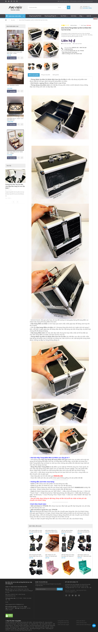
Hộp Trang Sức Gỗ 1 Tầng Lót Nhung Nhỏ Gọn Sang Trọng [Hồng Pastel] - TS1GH (51, 555)
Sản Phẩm (63, 16)
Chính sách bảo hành (81, 622)
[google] (69, 595)
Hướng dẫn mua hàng (63, 620)
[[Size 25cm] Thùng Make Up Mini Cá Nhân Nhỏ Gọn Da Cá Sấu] (31, 66)
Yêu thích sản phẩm (66, 43)
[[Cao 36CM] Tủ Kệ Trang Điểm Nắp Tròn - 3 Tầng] (15, 40)
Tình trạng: (83, 25)
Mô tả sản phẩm (33, 75)
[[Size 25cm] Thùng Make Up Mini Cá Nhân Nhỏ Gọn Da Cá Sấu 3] (55, 66)
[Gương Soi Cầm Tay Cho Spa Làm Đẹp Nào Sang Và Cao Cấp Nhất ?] (15, 176)
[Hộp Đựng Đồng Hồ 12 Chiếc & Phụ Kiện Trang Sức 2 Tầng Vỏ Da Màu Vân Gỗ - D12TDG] (52, 543)
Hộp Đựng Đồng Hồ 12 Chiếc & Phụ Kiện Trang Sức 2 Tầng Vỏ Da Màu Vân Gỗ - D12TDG (51, 531)
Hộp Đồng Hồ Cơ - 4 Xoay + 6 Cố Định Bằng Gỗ (15, 119)
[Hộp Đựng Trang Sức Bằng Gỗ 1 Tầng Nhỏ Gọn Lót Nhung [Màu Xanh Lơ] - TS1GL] (84, 567)
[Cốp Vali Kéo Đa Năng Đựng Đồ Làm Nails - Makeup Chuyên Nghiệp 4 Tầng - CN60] (68, 543)
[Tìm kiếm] (68, 7)
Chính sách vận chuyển (63, 624)
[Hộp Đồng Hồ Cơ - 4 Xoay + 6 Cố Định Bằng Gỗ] (15, 107)
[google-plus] (8, 1)
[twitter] (11, 1)
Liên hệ (89, 16)
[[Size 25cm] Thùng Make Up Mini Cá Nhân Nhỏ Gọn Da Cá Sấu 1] (39, 66)
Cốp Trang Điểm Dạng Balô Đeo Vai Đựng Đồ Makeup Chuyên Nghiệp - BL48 (84, 531)
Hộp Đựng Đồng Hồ (50, 16)
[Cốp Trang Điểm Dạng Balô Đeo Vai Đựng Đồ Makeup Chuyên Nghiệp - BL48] (84, 543)
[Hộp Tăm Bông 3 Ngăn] (15, 73)
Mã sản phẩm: (74, 25)
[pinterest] (17, 1)
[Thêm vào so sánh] (41, 545)
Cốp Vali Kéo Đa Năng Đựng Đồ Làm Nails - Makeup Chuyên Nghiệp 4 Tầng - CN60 (67, 531)
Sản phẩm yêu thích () (64, 1)
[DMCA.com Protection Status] (9, 615)
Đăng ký (60, 589)
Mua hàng (37, 550)
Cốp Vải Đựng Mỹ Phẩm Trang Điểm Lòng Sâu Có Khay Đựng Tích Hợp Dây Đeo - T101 (35, 555)
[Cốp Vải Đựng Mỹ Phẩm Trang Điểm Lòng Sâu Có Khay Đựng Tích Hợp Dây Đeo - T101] (36, 567)
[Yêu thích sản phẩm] (41, 541)
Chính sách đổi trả (80, 620)
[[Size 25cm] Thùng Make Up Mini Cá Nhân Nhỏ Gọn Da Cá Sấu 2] (47, 66)
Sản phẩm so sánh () (76, 1)
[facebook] (6, 1)
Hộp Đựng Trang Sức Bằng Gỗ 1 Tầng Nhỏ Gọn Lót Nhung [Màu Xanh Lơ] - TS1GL (84, 555)
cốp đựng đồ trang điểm (52, 459)
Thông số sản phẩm (45, 74)
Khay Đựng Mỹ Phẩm (35, 16)
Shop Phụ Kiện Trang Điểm (14, 620)
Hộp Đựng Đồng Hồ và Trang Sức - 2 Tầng (15, 152)
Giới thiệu (73, 16)
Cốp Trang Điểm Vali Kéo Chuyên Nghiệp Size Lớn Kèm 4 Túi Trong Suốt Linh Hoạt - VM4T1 (35, 531)
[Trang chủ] (15, 8)
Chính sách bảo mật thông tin (83, 624)
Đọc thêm (7, 198)
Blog (80, 16)
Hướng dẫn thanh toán (63, 622)
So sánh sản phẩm (78, 43)
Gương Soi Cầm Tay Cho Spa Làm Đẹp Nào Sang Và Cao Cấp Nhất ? (15, 186)
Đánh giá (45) (56, 74)
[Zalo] (94, 626)
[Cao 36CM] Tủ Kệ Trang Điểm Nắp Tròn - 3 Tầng (14, 52)
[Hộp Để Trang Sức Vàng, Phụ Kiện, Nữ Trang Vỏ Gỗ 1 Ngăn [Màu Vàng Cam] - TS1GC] (68, 567)
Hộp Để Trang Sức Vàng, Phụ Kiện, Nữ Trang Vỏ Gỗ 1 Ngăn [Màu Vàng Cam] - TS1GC (67, 555)
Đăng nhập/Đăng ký (88, 1)
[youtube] (14, 1)
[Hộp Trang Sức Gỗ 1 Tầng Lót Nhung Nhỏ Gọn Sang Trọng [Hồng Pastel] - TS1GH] (52, 567)
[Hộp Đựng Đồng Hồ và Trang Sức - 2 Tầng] (15, 140)
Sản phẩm (13, 20)
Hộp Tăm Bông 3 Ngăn (13, 85)
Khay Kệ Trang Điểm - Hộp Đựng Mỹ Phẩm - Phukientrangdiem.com (76, 590)
